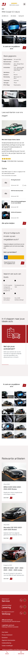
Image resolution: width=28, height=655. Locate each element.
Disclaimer (5, 637)
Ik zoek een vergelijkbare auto (11, 47)
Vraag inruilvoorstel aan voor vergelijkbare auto (9, 263)
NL (6, 257)
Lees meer (6, 497)
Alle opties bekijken (8, 223)
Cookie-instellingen (7, 645)
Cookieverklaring (6, 643)
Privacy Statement (7, 635)
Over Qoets (5, 632)
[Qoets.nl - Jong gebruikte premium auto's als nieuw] (4, 4)
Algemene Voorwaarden (8, 640)
